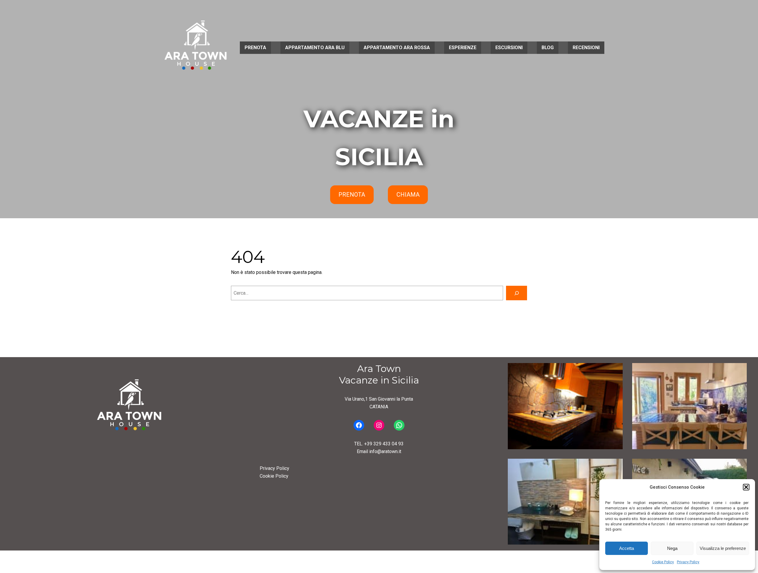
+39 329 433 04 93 (384, 444)
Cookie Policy (663, 562)
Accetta (626, 548)
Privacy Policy (688, 562)
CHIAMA (408, 194)
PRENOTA (351, 194)
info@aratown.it (385, 451)
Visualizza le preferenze (723, 548)
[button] (746, 487)
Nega (672, 548)
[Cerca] (516, 293)
